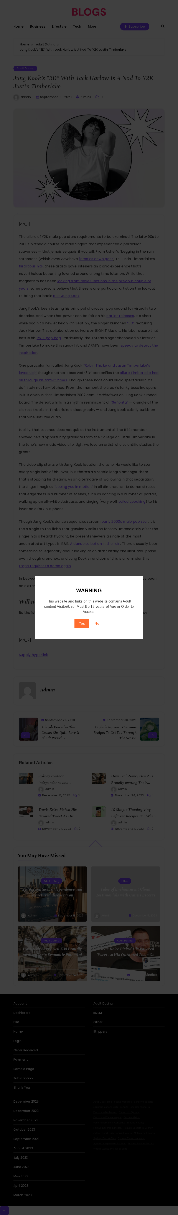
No (96, 623)
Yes (82, 623)
